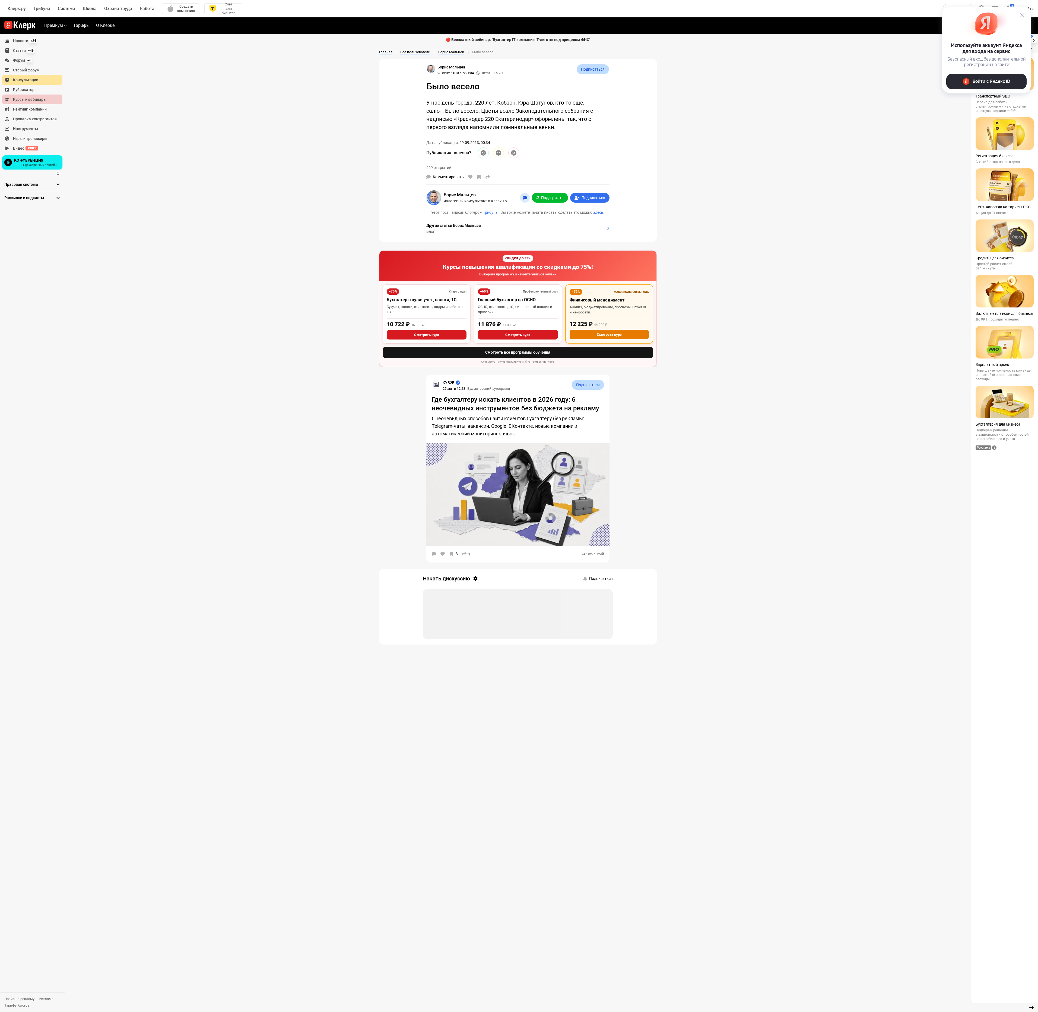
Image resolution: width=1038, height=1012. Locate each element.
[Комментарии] (434, 554)
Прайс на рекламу (19, 999)
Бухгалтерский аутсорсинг (488, 388)
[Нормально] (498, 152)
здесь (598, 212)
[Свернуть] (1031, 1007)
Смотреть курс (426, 335)
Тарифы (81, 25)
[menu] (34, 103)
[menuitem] (32, 41)
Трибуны (491, 212)
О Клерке (105, 25)
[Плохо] (513, 152)
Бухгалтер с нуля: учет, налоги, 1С (421, 299)
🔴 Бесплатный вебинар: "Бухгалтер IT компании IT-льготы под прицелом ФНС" (518, 39)
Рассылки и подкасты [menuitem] (24, 198)
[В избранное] (479, 177)
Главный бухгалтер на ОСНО (507, 299)
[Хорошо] (483, 152)
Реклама (46, 999)
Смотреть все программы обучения (517, 352)
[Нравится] (470, 177)
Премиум (53, 25)
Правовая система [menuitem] (21, 184)
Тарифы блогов (16, 1005)
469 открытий (438, 167)
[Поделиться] (487, 177)
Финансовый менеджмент (597, 300)
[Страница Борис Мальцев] (431, 68)
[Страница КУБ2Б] (436, 384)
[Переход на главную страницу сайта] (20, 25)
